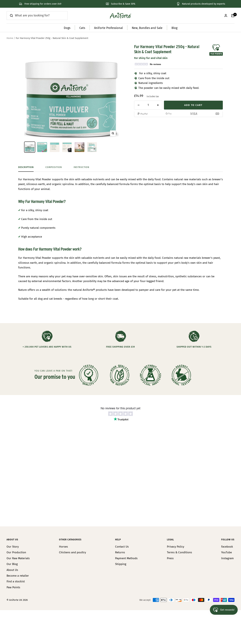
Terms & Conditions (179, 552)
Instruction (81, 167)
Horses (63, 546)
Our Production (16, 552)
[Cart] (232, 15)
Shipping (120, 564)
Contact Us (122, 546)
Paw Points (13, 587)
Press (170, 558)
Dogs (67, 28)
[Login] (225, 15)
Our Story (13, 546)
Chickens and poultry (72, 552)
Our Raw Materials (18, 558)
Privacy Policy (175, 546)
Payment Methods (126, 558)
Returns (120, 552)
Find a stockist (16, 581)
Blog (174, 28)
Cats (82, 28)
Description (26, 167)
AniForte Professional (108, 28)
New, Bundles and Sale (147, 28)
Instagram (227, 558)
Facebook (227, 546)
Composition (53, 167)
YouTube (226, 552)
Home (10, 38)
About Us (12, 570)
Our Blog (12, 564)
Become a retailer (18, 575)
